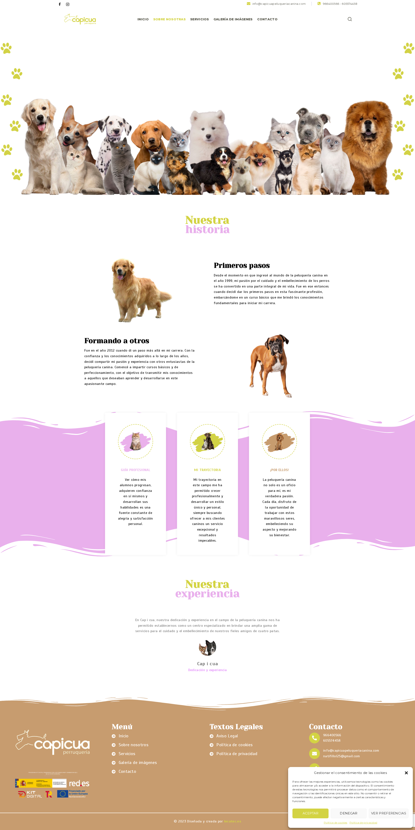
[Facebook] (59, 4)
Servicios (199, 19)
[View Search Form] (350, 19)
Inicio (143, 19)
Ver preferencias (388, 813)
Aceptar (311, 813)
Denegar (348, 813)
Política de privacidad (363, 822)
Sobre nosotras (169, 19)
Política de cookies (335, 822)
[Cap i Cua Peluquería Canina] (79, 19)
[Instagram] (67, 4)
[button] (406, 773)
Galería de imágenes (233, 19)
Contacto (267, 19)
